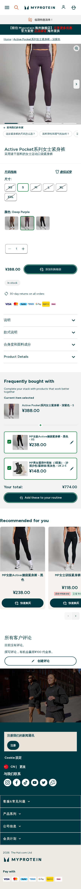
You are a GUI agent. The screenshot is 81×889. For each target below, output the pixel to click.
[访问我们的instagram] (7, 782)
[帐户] (63, 7)
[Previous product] (68, 616)
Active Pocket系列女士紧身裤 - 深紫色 (36, 39)
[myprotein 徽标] (40, 7)
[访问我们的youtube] (34, 782)
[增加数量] (23, 248)
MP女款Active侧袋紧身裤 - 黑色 (22, 577)
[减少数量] (9, 248)
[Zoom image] (76, 48)
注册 (13, 745)
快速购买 (25, 602)
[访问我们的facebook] (16, 782)
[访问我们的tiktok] (25, 782)
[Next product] (75, 616)
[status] (16, 248)
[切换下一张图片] (76, 84)
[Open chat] (53, 782)
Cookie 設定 (13, 757)
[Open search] (16, 7)
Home (7, 39)
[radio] (10, 187)
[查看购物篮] (73, 7)
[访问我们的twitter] (43, 782)
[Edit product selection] (72, 442)
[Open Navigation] (7, 7)
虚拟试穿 (66, 172)
